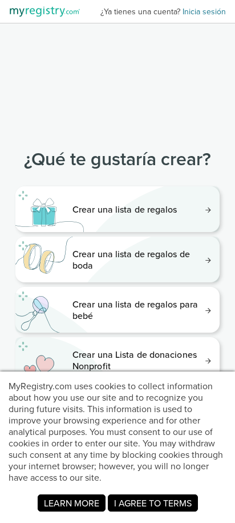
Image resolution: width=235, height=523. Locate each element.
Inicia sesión (204, 11)
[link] (117, 209)
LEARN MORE (71, 503)
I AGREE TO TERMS (153, 503)
